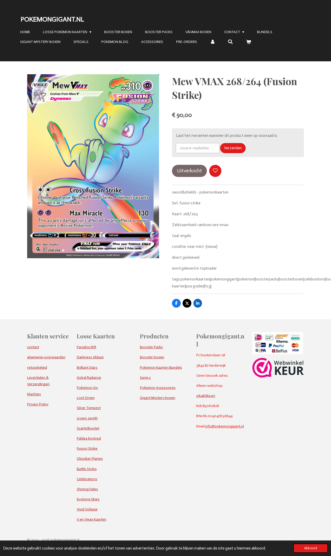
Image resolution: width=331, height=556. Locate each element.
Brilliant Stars (87, 367)
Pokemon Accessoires (158, 388)
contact (33, 347)
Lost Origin (86, 398)
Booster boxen (152, 357)
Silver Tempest (89, 408)
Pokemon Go (87, 388)
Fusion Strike (87, 448)
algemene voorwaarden (46, 357)
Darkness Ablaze (90, 357)
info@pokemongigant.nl (224, 426)
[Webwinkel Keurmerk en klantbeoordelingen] (278, 376)
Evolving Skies (88, 499)
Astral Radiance (89, 377)
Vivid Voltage (87, 509)
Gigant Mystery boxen (157, 398)
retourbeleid (37, 367)
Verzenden (233, 148)
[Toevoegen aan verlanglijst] (215, 171)
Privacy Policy (37, 404)
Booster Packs (151, 347)
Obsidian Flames (90, 458)
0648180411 (205, 396)
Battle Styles (87, 469)
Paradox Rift (86, 347)
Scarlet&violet (88, 428)
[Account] (212, 42)
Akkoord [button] (310, 548)
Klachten (34, 394)
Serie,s (145, 377)
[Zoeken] (230, 42)
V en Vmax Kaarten (91, 519)
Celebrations (87, 479)
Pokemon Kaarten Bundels (161, 367)
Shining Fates (87, 489)
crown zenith (87, 418)
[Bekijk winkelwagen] (248, 42)
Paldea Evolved (89, 438)
